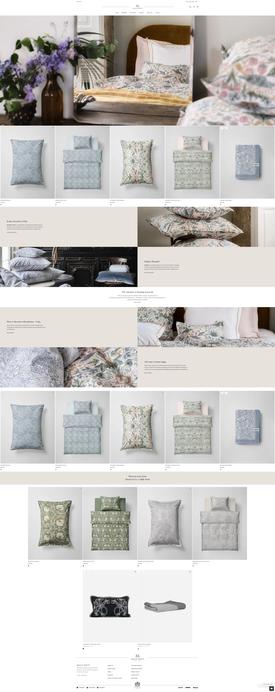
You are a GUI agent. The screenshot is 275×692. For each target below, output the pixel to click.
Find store (134, 678)
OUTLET (157, 12)
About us (149, 12)
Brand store (111, 668)
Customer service (136, 665)
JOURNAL (141, 12)
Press (109, 671)
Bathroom (133, 12)
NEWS (117, 12)
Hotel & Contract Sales (115, 678)
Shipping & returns (136, 668)
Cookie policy (135, 675)
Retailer (110, 675)
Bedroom (124, 12)
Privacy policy (135, 671)
